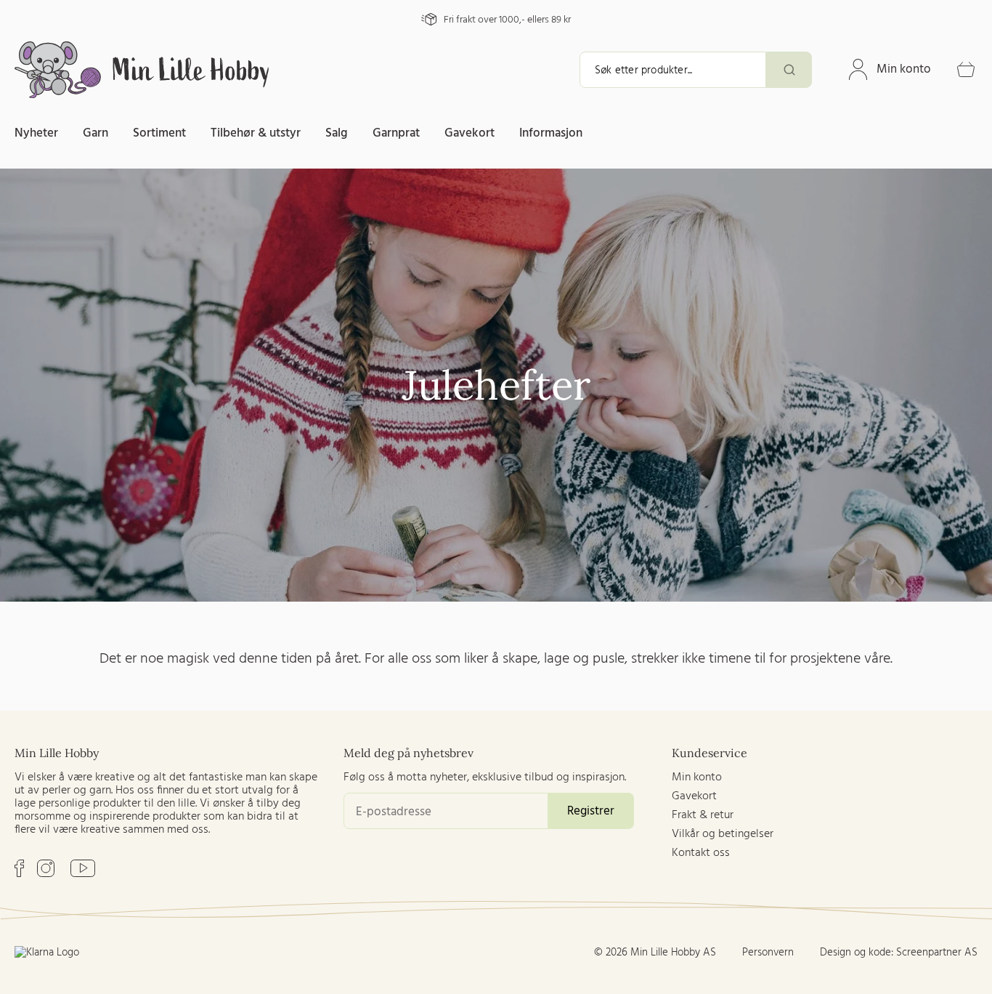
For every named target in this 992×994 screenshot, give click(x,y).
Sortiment (159, 133)
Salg (336, 133)
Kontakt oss (701, 853)
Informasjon (550, 133)
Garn (95, 133)
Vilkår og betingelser (722, 834)
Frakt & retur (702, 815)
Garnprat (396, 133)
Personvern (768, 952)
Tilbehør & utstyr (256, 133)
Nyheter (36, 133)
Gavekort (469, 133)
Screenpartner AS (936, 952)
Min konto (904, 69)
